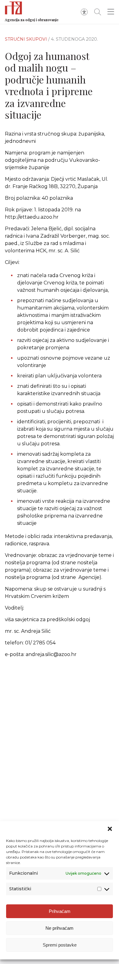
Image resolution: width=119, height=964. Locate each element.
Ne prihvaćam (59, 928)
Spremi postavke (60, 944)
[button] (110, 829)
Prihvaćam (59, 911)
